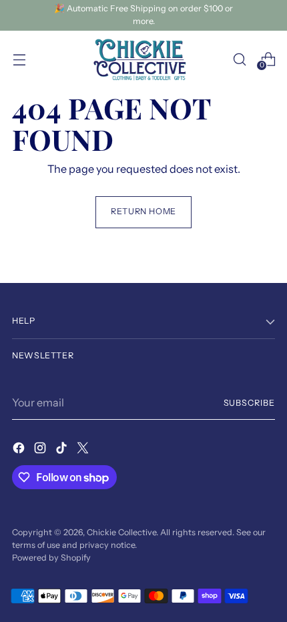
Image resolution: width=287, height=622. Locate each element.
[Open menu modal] (19, 59)
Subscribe (250, 403)
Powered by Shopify (51, 558)
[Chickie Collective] (143, 59)
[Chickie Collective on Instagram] (41, 449)
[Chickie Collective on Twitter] (84, 449)
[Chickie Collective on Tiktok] (63, 449)
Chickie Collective (121, 532)
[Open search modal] (239, 59)
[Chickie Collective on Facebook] (20, 449)
